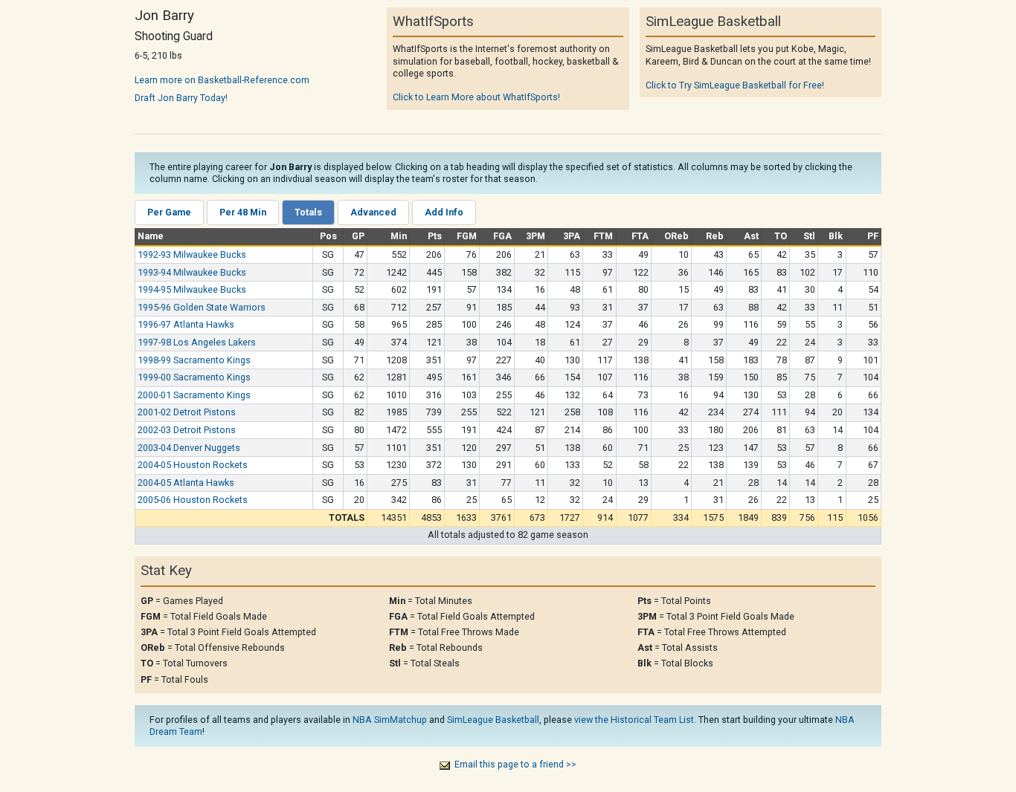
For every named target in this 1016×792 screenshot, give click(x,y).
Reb (715, 235)
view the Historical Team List (634, 719)
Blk (836, 235)
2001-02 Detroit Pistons (187, 412)
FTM (603, 235)
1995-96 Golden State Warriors (202, 307)
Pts (435, 235)
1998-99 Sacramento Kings (194, 360)
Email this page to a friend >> (515, 764)
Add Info (444, 212)
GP (358, 235)
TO (780, 235)
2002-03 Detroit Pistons (187, 429)
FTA (640, 235)
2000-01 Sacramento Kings (194, 394)
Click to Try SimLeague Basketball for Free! (735, 85)
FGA (502, 235)
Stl (809, 235)
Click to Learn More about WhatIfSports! (476, 97)
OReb (676, 235)
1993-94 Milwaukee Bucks (192, 272)
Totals (308, 212)
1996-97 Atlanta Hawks (186, 324)
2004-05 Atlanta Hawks (186, 482)
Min (398, 235)
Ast (751, 235)
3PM (535, 235)
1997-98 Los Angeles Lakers (197, 342)
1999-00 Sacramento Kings (194, 377)
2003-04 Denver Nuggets (189, 447)
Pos (328, 235)
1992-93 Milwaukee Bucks (192, 254)
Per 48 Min (242, 212)
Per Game (169, 212)
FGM (467, 235)
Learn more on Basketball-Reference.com (222, 79)
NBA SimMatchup (390, 719)
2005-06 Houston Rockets (193, 499)
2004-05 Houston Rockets (193, 464)
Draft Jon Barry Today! (181, 97)
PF (872, 235)
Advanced (373, 212)
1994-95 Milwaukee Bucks (192, 289)
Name (151, 235)
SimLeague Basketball (493, 719)
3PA (571, 235)
